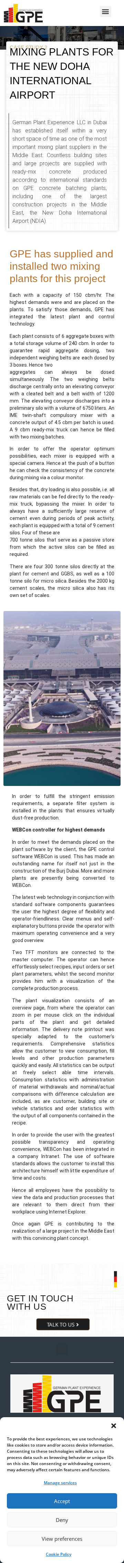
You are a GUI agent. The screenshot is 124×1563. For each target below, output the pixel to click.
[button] (113, 1425)
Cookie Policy (58, 1554)
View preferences (62, 1538)
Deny (62, 1519)
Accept (62, 1501)
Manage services (60, 1483)
